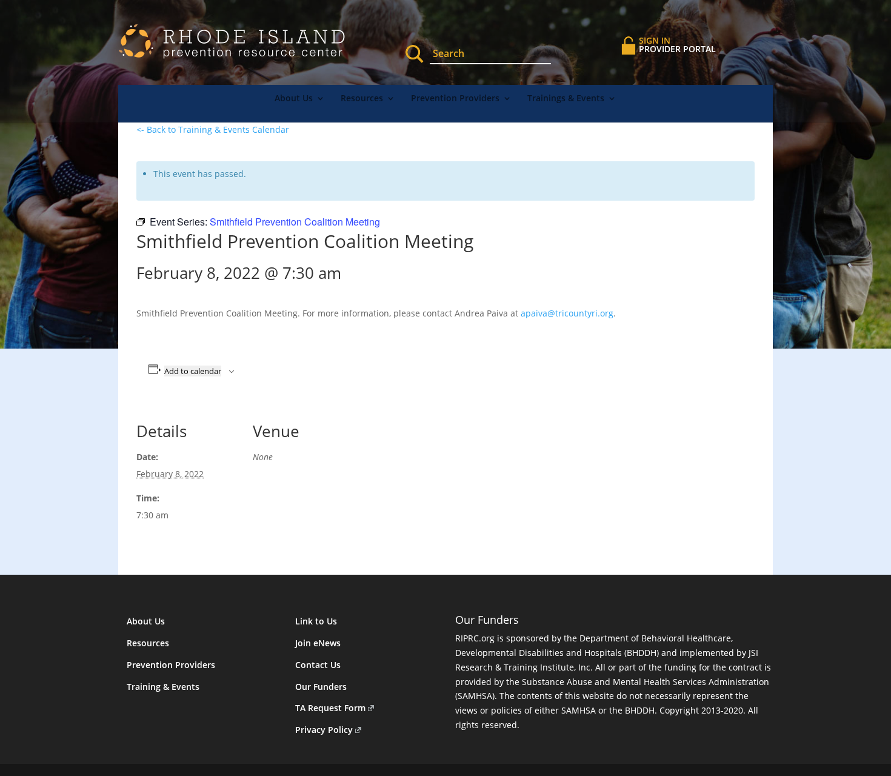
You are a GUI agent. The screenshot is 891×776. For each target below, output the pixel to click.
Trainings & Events (565, 99)
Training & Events (163, 686)
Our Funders (321, 686)
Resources (362, 99)
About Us (294, 99)
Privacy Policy (324, 729)
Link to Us (316, 621)
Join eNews (318, 643)
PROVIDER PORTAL (677, 45)
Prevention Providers (455, 99)
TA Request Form (330, 708)
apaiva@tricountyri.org (567, 313)
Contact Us (318, 665)
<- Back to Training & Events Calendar (212, 129)
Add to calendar (192, 371)
